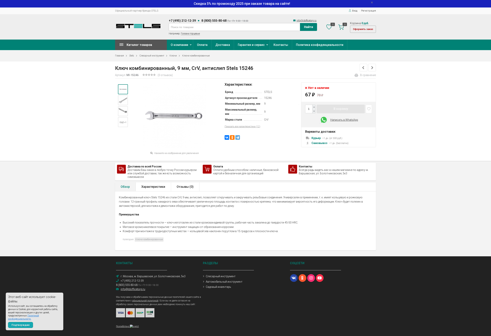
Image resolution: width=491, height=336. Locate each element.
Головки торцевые (190, 33)
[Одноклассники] (232, 137)
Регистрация (368, 10)
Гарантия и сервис (251, 45)
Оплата (202, 45)
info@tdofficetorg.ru (306, 20)
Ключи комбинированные (196, 55)
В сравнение (368, 75)
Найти (308, 27)
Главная (119, 55)
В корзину (341, 109)
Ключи (173, 55)
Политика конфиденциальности (319, 45)
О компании (179, 45)
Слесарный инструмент (151, 55)
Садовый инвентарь (218, 286)
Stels (131, 55)
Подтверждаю (21, 325)
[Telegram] (237, 137)
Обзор (125, 187)
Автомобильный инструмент (224, 281)
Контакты (281, 45)
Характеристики (153, 187)
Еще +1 (123, 122)
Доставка (222, 45)
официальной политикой (145, 300)
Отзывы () (185, 187)
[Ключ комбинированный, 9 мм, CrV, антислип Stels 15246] (123, 89)
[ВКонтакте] (227, 137)
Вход (354, 10)
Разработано (123, 326)
